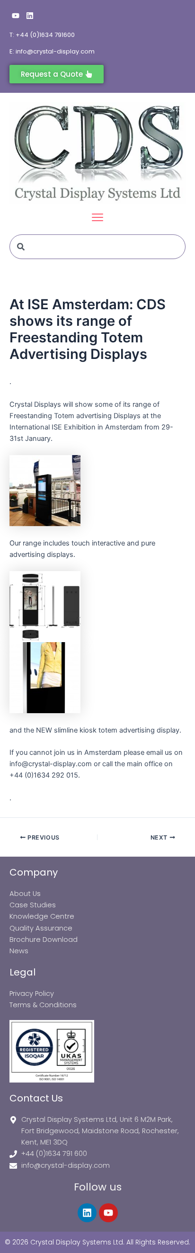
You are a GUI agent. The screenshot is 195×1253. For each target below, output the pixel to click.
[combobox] (97, 246)
